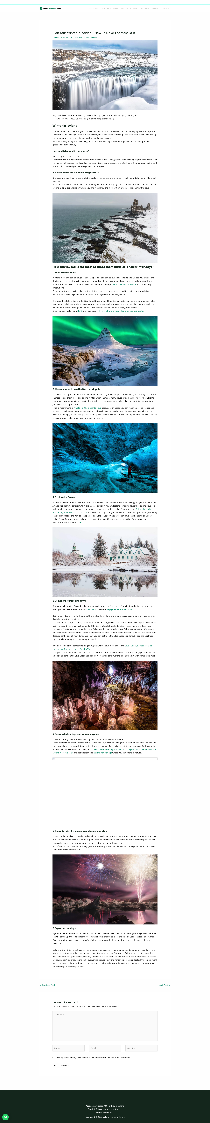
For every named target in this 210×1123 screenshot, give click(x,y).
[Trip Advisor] (166, 2)
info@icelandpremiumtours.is (50, 2)
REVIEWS (145, 9)
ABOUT (155, 9)
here (80, 522)
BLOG (74, 37)
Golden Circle (92, 609)
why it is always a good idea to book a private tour (121, 311)
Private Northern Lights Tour (87, 408)
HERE (79, 311)
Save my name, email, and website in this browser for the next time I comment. (93, 1057)
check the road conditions (124, 284)
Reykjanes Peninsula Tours (119, 609)
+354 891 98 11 (70, 2)
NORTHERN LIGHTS (110, 9)
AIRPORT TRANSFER (129, 9)
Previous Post (47, 985)
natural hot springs (102, 752)
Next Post (164, 985)
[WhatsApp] (170, 2)
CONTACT (165, 9)
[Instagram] (162, 2)
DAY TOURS (94, 9)
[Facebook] (159, 2)
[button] (5, 1117)
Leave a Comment (60, 37)
